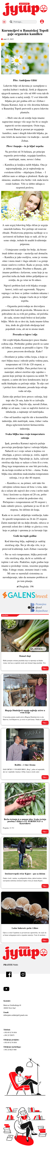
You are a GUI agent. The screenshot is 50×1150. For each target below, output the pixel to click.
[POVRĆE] (38, 652)
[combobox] (23, 21)
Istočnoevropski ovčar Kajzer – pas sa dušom (25, 873)
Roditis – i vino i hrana (25, 764)
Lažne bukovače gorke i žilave (25, 928)
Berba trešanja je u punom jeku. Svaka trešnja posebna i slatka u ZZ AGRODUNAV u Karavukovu (25, 821)
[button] (4, 22)
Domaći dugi (25, 655)
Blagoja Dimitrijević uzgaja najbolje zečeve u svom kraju (25, 711)
